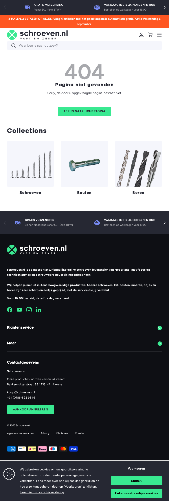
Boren (138, 193)
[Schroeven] (30, 164)
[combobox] (84, 45)
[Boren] (138, 164)
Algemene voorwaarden (20, 433)
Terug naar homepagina (84, 111)
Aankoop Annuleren (30, 409)
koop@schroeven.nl (21, 392)
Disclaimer (62, 433)
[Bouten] (84, 164)
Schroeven (31, 193)
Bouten (84, 193)
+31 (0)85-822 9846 (21, 397)
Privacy (45, 433)
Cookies (79, 433)
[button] (150, 34)
